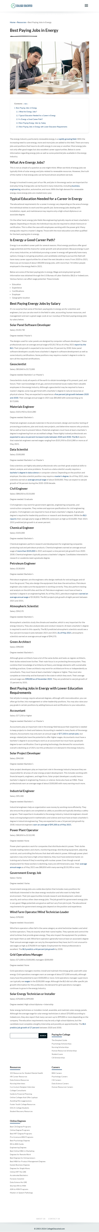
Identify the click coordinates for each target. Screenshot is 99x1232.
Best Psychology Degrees (20, 1140)
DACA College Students (19, 1108)
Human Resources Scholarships (64, 1051)
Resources (21, 22)
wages (27, 981)
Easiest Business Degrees (20, 1165)
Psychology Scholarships (61, 1044)
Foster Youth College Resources (22, 1104)
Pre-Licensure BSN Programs (21, 1137)
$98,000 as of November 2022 (38, 679)
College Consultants (18, 1090)
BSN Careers (57, 1073)
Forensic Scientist (17, 1179)
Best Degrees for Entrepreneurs (22, 1158)
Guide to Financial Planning (21, 1094)
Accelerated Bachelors (19, 1175)
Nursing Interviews (17, 1083)
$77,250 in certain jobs (69, 733)
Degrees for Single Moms (20, 1168)
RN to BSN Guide (17, 1144)
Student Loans (57, 1054)
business (76, 186)
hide (25, 104)
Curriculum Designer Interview (22, 1087)
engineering (15, 189)
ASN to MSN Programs (19, 1189)
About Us (40, 1219)
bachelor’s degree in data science (24, 472)
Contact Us (54, 1219)
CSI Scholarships (58, 1057)
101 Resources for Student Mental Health (26, 1073)
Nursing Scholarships (60, 1047)
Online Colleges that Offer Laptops (24, 1097)
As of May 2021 (64, 632)
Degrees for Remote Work (20, 1154)
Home (12, 22)
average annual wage (37, 479)
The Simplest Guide (59, 1040)
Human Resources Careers (62, 1087)
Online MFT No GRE (18, 1172)
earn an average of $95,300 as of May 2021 (52, 824)
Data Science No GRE (18, 1182)
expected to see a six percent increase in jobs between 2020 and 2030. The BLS (44, 437)
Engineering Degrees (18, 1147)
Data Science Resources (19, 1080)
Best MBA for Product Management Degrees (28, 1161)
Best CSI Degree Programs (20, 1127)
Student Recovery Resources (21, 1111)
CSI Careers (56, 1080)
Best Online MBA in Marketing (22, 1151)
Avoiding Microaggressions (21, 1101)
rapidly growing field (67, 139)
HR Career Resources (18, 1076)
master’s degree (62, 476)
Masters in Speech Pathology (21, 1193)
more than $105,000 (26, 551)
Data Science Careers (60, 1083)
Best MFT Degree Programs (21, 1133)
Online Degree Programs (20, 1130)
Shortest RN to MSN (18, 1186)
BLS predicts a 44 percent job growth (38, 949)
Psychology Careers (60, 1076)
